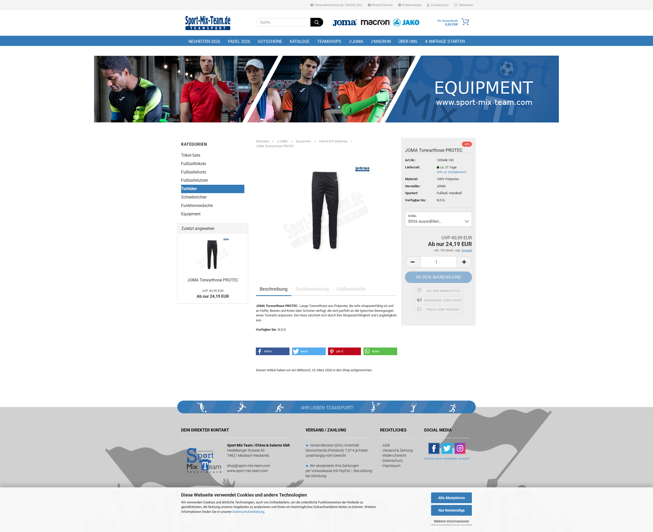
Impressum (391, 466)
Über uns (407, 41)
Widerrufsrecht (394, 455)
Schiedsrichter (194, 197)
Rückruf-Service (382, 5)
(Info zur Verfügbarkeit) (451, 172)
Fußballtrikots (193, 163)
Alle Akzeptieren (451, 498)
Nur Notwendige (451, 510)
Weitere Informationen (451, 521)
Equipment (190, 214)
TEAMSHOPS (329, 41)
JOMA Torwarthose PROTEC (212, 280)
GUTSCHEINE (270, 41)
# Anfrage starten (445, 41)
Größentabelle (411, 5)
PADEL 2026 (239, 41)
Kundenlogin (439, 5)
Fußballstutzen (194, 180)
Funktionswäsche (197, 205)
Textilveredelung (312, 289)
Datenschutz (393, 461)
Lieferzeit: (412, 167)
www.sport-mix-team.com (247, 471)
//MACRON (381, 41)
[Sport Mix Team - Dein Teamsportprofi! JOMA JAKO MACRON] (208, 23)
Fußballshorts (193, 172)
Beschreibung (273, 289)
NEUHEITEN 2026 (204, 41)
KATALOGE (299, 41)
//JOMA (356, 41)
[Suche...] (316, 22)
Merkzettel (465, 5)
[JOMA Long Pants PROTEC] (326, 210)
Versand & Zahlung (398, 450)
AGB (386, 445)
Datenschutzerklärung (248, 512)
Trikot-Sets (190, 155)
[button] (412, 262)
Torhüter (189, 188)
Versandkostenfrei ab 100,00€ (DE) (337, 5)
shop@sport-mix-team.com (248, 466)
